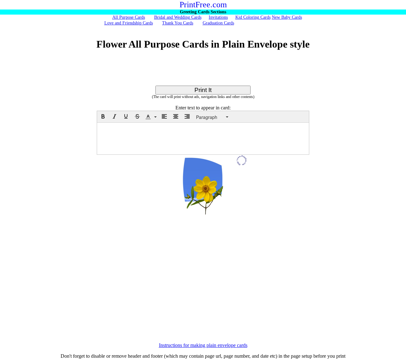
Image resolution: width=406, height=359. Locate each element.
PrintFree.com (203, 4)
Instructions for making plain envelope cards (203, 345)
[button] (103, 116)
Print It (203, 90)
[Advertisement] (203, 71)
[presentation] (103, 116)
